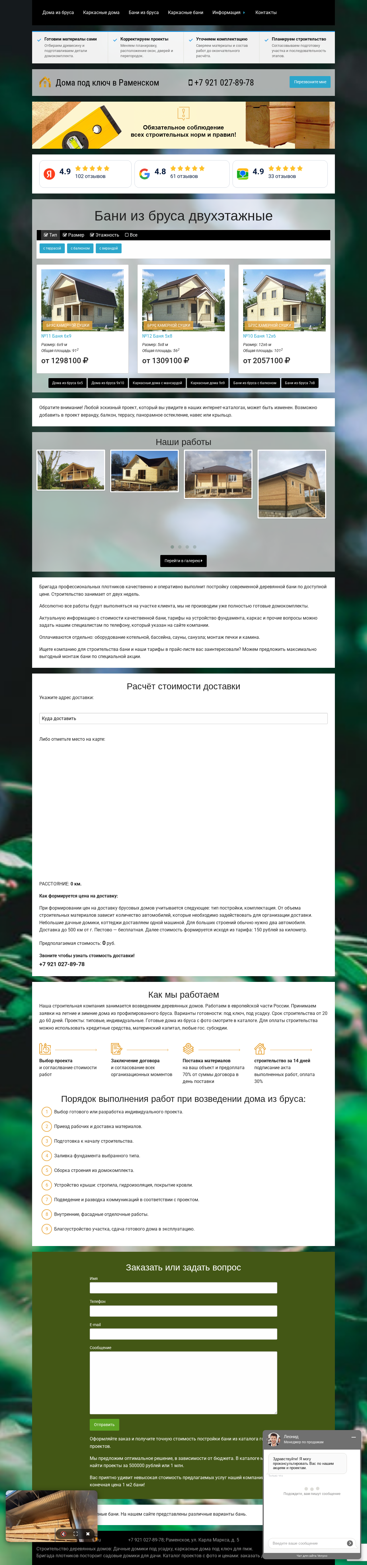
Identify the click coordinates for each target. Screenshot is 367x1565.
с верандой (108, 248)
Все (133, 235)
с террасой (52, 248)
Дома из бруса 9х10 (107, 383)
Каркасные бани (185, 12)
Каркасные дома (101, 12)
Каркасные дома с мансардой (157, 383)
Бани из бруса (144, 12)
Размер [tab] (75, 235)
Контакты (266, 12)
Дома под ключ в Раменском (106, 83)
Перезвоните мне (310, 82)
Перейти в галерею (183, 560)
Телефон (98, 1301)
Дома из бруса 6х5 (67, 383)
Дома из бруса (58, 12)
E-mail (95, 1324)
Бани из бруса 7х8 (300, 383)
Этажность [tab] (106, 235)
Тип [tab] (52, 235)
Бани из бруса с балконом (254, 383)
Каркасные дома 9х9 (208, 383)
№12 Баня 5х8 (157, 336)
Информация (226, 12)
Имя (94, 1278)
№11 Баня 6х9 (56, 336)
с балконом (80, 248)
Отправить (104, 1424)
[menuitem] (58, 12)
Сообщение (100, 1347)
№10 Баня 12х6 (259, 336)
